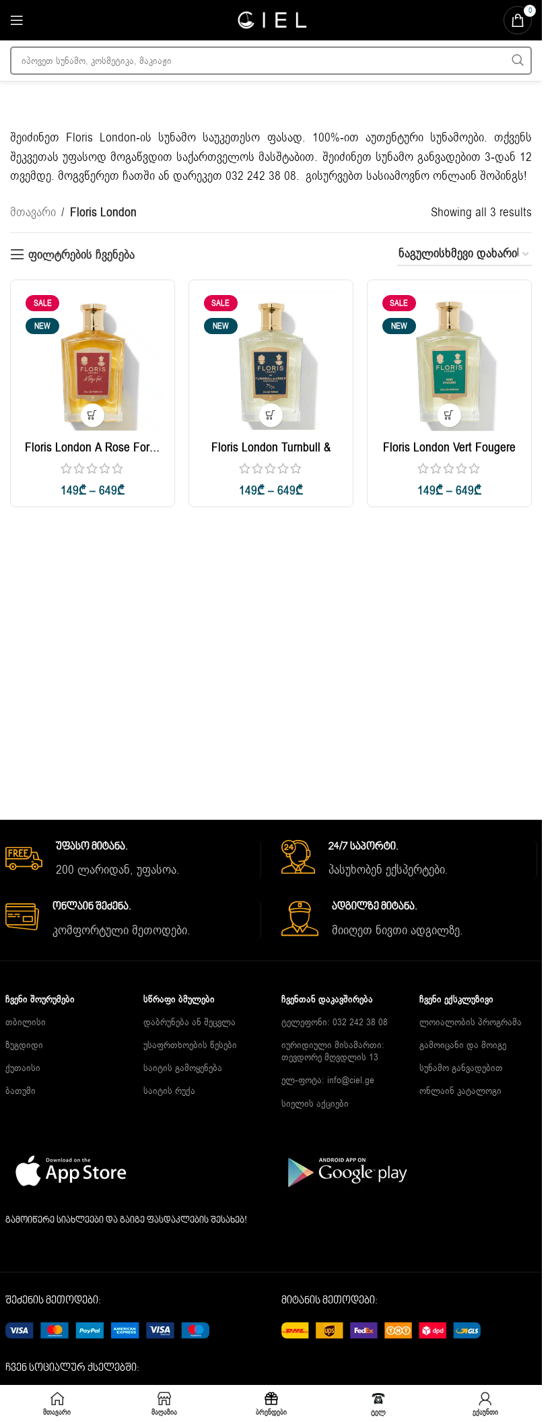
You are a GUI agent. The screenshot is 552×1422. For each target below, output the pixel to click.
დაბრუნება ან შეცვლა (189, 1022)
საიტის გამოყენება (182, 1068)
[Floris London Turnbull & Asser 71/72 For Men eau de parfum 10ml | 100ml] (271, 362)
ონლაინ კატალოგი (460, 1091)
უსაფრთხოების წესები (190, 1045)
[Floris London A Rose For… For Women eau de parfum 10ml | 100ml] (92, 362)
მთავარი (33, 212)
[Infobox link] (133, 860)
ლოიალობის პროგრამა (470, 1022)
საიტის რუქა (169, 1091)
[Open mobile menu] (16, 20)
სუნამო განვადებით (461, 1068)
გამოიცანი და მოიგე (462, 1045)
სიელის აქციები (315, 1103)
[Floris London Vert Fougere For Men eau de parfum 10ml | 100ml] (449, 362)
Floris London (101, 137)
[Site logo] (271, 19)
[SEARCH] (518, 60)
